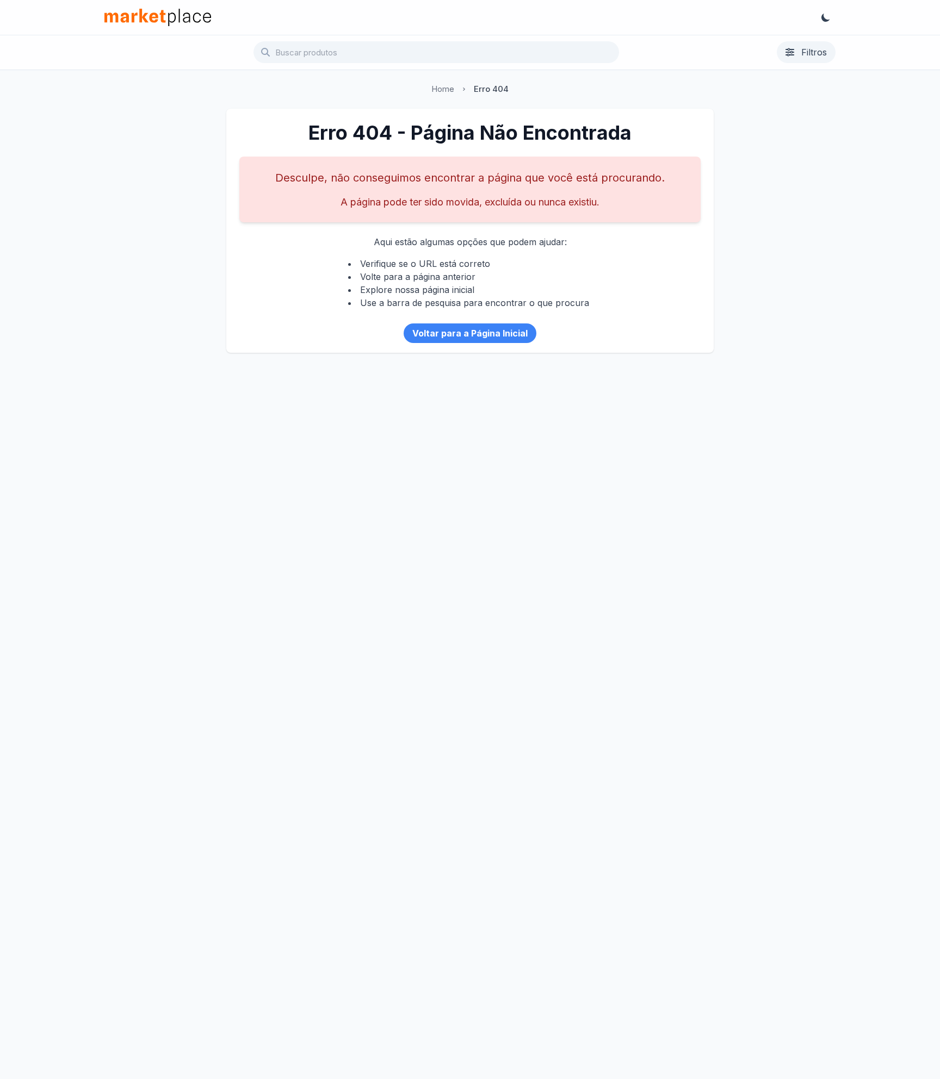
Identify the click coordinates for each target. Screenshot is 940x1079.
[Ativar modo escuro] (826, 17)
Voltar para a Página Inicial (470, 333)
